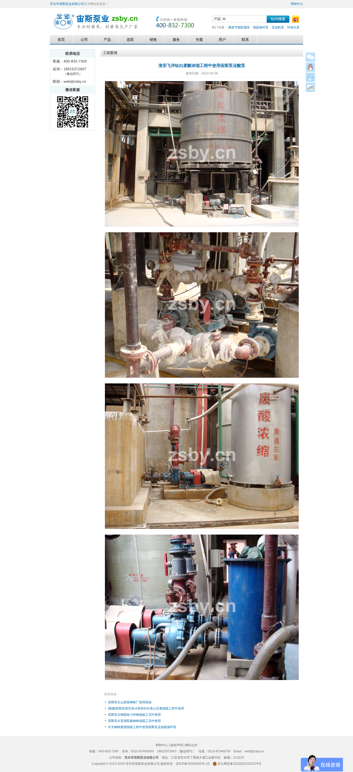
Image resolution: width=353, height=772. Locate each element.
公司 (84, 39)
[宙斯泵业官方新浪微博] (295, 19)
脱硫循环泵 (260, 27)
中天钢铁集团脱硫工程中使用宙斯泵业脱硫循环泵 (142, 727)
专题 (199, 39)
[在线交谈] (310, 90)
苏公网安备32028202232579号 (240, 764)
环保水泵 (293, 27)
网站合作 (191, 745)
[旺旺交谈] (310, 80)
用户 (222, 39)
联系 (245, 39)
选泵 (130, 39)
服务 (176, 39)
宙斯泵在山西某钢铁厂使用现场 (129, 702)
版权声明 (176, 745)
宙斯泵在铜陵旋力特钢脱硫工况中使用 (134, 714)
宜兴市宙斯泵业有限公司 (67, 4)
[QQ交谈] (310, 70)
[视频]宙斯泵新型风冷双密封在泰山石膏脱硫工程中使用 (146, 708)
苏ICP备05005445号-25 (193, 764)
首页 (61, 39)
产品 (107, 39)
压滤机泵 (278, 27)
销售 (153, 39)
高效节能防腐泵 (239, 27)
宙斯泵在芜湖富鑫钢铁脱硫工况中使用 (134, 721)
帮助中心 (297, 4)
